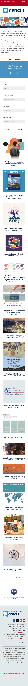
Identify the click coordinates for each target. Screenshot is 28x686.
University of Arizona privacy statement (14, 639)
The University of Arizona (14, 680)
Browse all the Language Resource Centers (14, 597)
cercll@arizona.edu (20, 632)
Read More (14, 74)
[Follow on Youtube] (24, 620)
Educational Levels (8, 95)
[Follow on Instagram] (21, 620)
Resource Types (7, 118)
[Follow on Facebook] (14, 620)
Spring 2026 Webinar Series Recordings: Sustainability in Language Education (14, 67)
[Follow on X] (17, 620)
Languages (6, 106)
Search (5, 84)
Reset (8, 129)
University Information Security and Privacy (14, 673)
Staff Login (22, 642)
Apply (20, 129)
